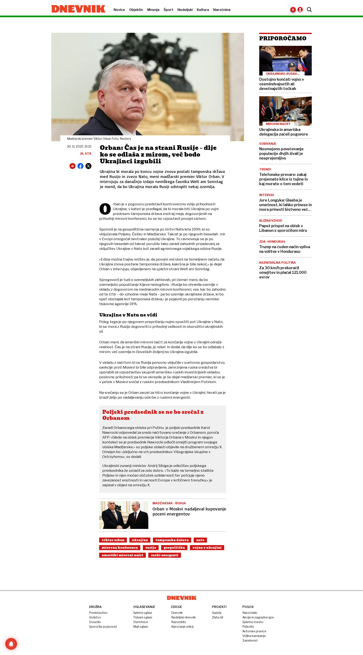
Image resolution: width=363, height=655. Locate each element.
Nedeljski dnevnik (183, 617)
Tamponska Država (172, 540)
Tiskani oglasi (142, 617)
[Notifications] (11, 644)
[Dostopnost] (293, 9)
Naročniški (249, 612)
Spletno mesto (252, 622)
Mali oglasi (140, 626)
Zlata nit (217, 617)
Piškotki (248, 626)
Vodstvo (95, 617)
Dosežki (95, 622)
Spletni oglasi (142, 612)
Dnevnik (177, 612)
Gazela (216, 612)
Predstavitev (98, 612)
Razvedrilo (178, 622)
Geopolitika (174, 547)
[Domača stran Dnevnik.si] (76, 9)
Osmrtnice (140, 622)
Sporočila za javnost (103, 626)
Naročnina (221, 10)
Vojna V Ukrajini (207, 547)
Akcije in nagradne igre (258, 617)
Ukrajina (140, 540)
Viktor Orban (113, 540)
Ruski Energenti (164, 555)
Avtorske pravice (254, 631)
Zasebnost (250, 640)
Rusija (150, 547)
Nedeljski (185, 10)
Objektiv (136, 10)
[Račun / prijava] (301, 9)
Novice (119, 10)
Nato (200, 540)
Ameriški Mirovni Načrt (122, 555)
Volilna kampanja (254, 636)
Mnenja (153, 10)
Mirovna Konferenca (120, 547)
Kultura (203, 10)
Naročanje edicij (182, 626)
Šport (168, 10)
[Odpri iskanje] (308, 9)
